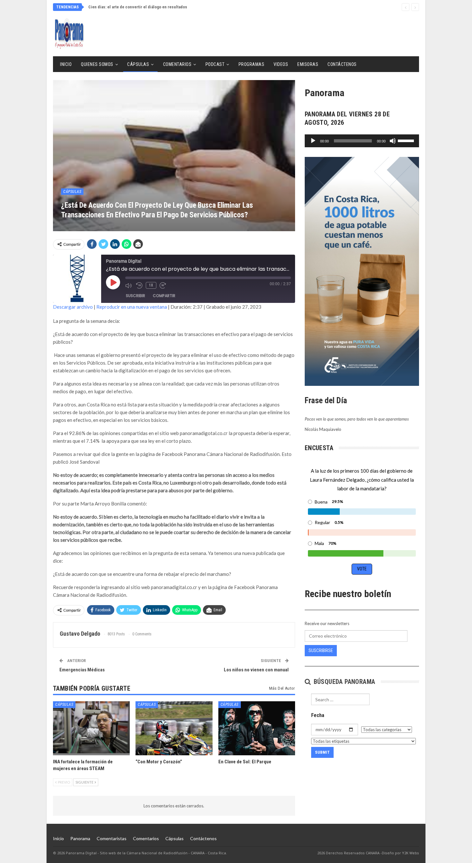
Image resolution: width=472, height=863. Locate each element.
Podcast (215, 64)
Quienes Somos (97, 64)
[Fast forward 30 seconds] (163, 285)
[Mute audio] (129, 285)
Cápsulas (138, 64)
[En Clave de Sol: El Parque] (256, 728)
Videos (281, 64)
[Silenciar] (392, 141)
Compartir (164, 295)
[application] (362, 140)
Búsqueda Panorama (343, 682)
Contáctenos (342, 64)
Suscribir (135, 295)
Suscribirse (321, 650)
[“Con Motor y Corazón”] (173, 728)
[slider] (407, 140)
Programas (252, 64)
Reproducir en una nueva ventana (131, 307)
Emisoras (307, 64)
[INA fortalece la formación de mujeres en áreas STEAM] (91, 728)
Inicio (66, 64)
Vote (362, 568)
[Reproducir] (313, 141)
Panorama (80, 838)
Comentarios (177, 64)
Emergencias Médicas (82, 670)
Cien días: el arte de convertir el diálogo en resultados (137, 7)
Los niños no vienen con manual (256, 670)
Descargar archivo (73, 307)
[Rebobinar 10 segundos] (139, 285)
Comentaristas (112, 838)
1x (151, 285)
